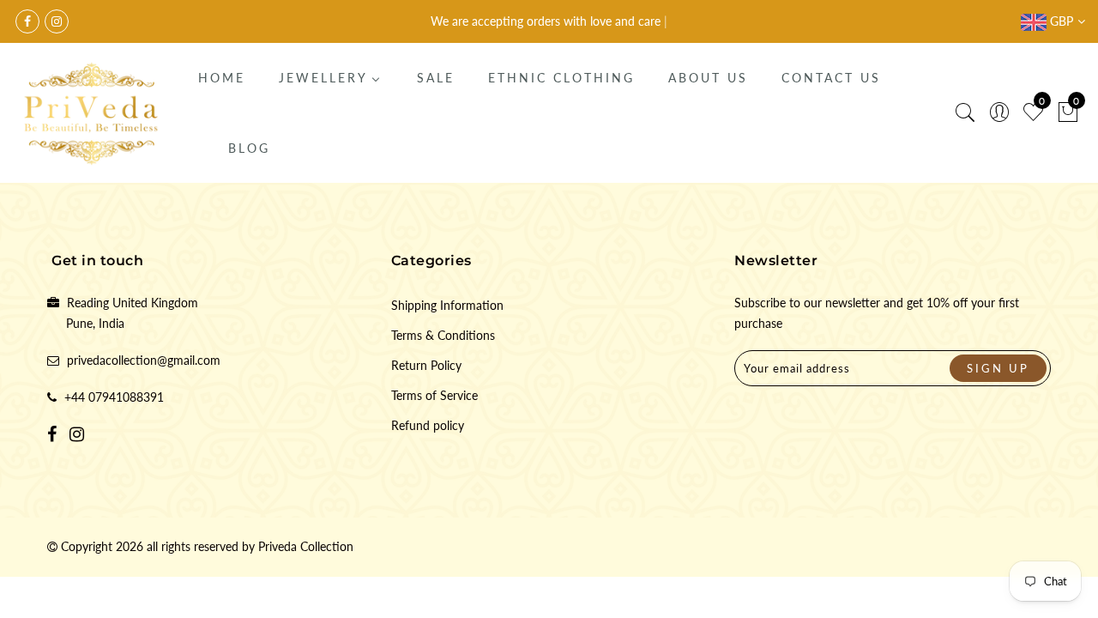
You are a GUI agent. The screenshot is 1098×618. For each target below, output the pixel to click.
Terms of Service (434, 395)
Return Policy (426, 365)
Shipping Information (447, 305)
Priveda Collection (305, 546)
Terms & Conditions (443, 335)
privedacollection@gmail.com (143, 360)
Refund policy (427, 425)
